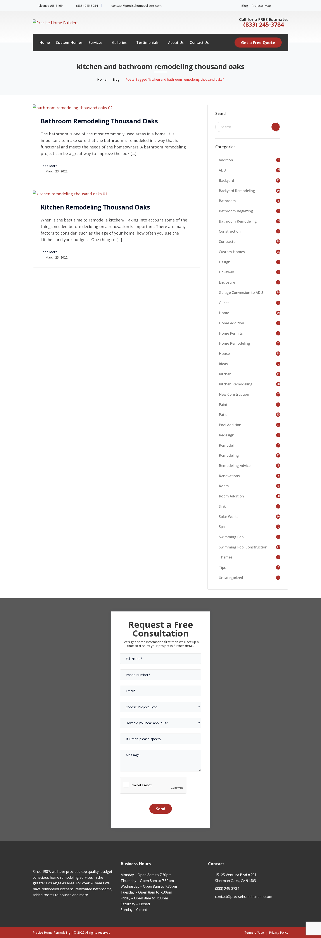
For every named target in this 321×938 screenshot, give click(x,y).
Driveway (226, 272)
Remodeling (229, 455)
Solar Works (228, 516)
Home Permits (231, 333)
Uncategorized (231, 577)
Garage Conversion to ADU (241, 292)
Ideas (223, 363)
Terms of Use (254, 932)
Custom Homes (232, 251)
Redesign (226, 435)
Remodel (226, 445)
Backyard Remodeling (237, 190)
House (224, 353)
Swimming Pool (232, 537)
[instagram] (40, 908)
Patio (223, 414)
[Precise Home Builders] (56, 22)
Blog (244, 5)
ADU (222, 170)
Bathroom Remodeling (238, 221)
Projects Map (261, 5)
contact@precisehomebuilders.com (136, 5)
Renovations (229, 475)
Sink (222, 506)
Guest (224, 302)
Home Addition (231, 323)
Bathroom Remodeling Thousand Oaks (99, 121)
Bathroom (227, 200)
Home (102, 79)
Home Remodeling (234, 343)
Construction (230, 231)
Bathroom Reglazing (236, 211)
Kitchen (225, 374)
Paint (223, 404)
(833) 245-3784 (87, 5)
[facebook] (34, 908)
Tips (222, 567)
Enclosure (227, 282)
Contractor (228, 241)
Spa (222, 526)
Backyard (226, 180)
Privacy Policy (278, 932)
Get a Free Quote (258, 42)
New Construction (234, 394)
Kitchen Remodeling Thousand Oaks (95, 207)
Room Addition (231, 496)
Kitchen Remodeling (235, 384)
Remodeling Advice (234, 465)
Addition (226, 160)
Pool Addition (230, 424)
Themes (225, 557)
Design (224, 262)
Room (224, 485)
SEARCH (275, 127)
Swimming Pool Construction (243, 547)
